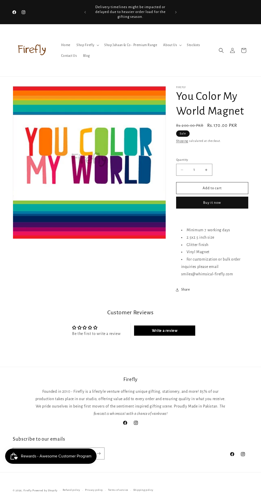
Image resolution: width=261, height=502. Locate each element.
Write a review (164, 331)
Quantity (182, 159)
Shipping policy (143, 490)
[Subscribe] (98, 453)
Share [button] (185, 289)
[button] (87, 45)
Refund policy (71, 490)
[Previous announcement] (85, 12)
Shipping (182, 140)
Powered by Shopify (45, 490)
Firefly (27, 490)
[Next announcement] (175, 12)
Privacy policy (94, 490)
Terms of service (118, 490)
